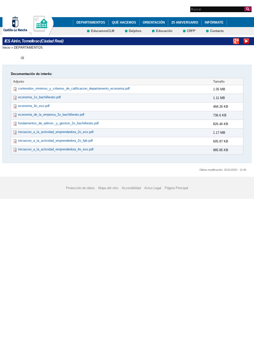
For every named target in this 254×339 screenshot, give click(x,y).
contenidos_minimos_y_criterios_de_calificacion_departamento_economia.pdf (74, 88)
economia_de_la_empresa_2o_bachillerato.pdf (51, 114)
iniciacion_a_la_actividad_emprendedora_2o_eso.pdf (56, 132)
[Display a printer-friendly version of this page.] (22, 57)
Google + (236, 41)
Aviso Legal (152, 188)
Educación (164, 31)
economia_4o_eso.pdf (34, 106)
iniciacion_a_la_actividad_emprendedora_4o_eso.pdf (56, 149)
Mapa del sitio (108, 188)
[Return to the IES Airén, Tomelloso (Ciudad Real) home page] (41, 33)
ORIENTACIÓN (154, 22)
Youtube (246, 41)
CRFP (191, 31)
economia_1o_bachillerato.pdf (39, 97)
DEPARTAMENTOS (90, 22)
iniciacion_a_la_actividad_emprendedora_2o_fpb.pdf (55, 140)
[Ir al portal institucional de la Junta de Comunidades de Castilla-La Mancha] (21, 33)
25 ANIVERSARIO (184, 22)
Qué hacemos (124, 22)
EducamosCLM (102, 31)
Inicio (6, 47)
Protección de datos (80, 188)
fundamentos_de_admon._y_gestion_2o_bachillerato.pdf (58, 123)
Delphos (135, 31)
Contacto (217, 31)
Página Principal (176, 188)
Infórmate (214, 22)
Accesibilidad (131, 188)
